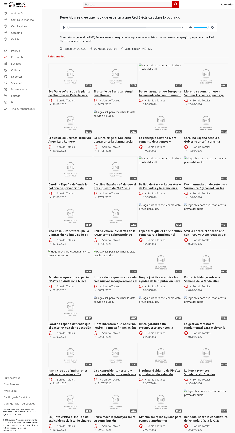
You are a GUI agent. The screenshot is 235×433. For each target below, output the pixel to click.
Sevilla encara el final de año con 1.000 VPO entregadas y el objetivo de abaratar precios (205, 233)
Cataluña (16, 33)
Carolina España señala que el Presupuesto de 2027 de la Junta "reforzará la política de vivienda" (115, 186)
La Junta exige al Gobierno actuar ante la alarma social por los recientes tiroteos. (113, 140)
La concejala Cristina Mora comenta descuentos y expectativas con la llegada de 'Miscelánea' (160, 140)
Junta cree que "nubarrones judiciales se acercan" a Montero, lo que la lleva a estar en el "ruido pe (70, 372)
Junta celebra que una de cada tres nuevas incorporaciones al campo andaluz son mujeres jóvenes (115, 279)
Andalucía (17, 13)
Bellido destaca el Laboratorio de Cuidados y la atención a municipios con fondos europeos (160, 186)
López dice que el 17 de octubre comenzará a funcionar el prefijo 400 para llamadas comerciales (161, 233)
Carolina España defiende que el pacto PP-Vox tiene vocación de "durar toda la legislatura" (69, 326)
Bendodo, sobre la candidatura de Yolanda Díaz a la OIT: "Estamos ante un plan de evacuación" (206, 419)
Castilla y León (19, 26)
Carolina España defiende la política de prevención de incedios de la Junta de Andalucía (68, 186)
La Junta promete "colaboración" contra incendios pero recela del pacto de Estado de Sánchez (206, 372)
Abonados (227, 4)
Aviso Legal (10, 391)
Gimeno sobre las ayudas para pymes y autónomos (160, 418)
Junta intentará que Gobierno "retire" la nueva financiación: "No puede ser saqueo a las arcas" (115, 326)
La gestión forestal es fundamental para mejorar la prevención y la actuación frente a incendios (204, 326)
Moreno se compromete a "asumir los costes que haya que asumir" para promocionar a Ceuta (206, 93)
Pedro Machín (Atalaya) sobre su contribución (114, 418)
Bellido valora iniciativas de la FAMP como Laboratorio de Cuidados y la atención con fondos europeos (115, 233)
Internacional (19, 89)
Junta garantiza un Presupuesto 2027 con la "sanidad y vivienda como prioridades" (157, 326)
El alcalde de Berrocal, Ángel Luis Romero (113, 93)
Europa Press (12, 378)
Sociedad (16, 83)
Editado (15, 96)
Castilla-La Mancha (22, 20)
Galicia (15, 39)
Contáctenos (11, 384)
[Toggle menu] (6, 4)
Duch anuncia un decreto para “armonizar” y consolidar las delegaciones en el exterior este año (205, 186)
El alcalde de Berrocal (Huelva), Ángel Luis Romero (70, 139)
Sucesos (16, 64)
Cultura (15, 70)
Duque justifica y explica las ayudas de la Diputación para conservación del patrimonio (159, 279)
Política (15, 51)
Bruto (14, 102)
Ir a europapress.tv (23, 109)
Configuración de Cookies (19, 403)
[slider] (124, 27)
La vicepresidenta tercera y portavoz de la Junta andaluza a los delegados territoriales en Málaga (115, 372)
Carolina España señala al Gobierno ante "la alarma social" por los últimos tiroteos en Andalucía (205, 140)
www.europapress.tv (11, 409)
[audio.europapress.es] (23, 4)
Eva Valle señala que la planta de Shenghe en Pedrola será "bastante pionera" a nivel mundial (69, 93)
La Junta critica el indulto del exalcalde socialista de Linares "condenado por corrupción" (69, 419)
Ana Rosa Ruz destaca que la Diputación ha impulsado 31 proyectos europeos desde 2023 (70, 233)
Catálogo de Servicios (17, 397)
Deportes (17, 76)
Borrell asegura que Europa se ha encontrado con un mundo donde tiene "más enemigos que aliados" (160, 93)
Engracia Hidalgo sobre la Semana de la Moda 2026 (202, 279)
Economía (17, 57)
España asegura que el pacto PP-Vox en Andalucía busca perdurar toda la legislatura (68, 279)
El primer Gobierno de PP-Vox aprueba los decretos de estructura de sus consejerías (159, 372)
